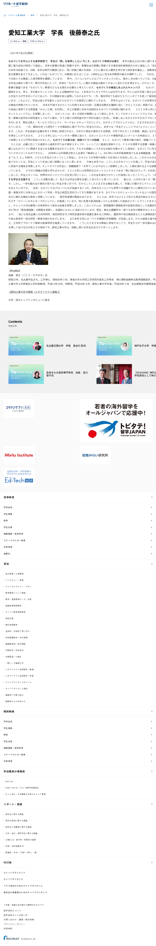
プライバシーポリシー (14, 924)
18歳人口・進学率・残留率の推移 (20, 839)
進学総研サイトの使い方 (16, 915)
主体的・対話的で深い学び (17, 631)
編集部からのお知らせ (15, 701)
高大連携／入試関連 (14, 573)
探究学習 (9, 618)
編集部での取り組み (14, 695)
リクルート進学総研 (16, 15)
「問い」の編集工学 (14, 663)
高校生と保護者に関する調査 (18, 827)
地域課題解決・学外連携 (16, 637)
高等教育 (9, 497)
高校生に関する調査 (14, 814)
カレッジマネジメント (14, 872)
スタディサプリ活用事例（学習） (20, 675)
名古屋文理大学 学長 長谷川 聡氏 (66, 345)
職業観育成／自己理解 (15, 644)
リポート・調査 (13, 804)
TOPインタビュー (37, 41)
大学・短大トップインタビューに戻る (29, 300)
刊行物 (8, 862)
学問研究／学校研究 (14, 650)
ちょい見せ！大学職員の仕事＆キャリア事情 (25, 794)
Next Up (9, 781)
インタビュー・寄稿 (18, 41)
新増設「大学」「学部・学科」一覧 (21, 852)
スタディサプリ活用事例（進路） (20, 669)
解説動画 (9, 711)
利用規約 (8, 928)
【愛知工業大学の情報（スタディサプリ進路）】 (34, 292)
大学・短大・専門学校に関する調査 (21, 833)
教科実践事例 (11, 624)
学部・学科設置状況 (14, 846)
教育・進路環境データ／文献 (18, 599)
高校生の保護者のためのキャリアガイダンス (25, 892)
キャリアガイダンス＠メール (18, 682)
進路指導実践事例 (13, 605)
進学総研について (12, 910)
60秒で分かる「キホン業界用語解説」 (22, 787)
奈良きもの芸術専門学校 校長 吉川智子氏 (67, 374)
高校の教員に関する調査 (16, 820)
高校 (32, 15)
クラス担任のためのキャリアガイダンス (23, 885)
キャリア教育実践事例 (15, 612)
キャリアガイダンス (13, 879)
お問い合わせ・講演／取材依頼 (19, 919)
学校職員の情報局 (14, 771)
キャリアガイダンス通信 (16, 688)
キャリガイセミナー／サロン (18, 586)
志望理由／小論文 (13, 656)
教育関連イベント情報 (15, 592)
